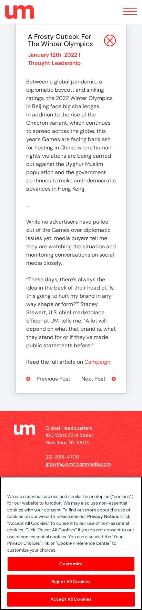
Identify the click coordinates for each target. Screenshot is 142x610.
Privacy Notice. (103, 516)
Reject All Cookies (71, 582)
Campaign (97, 361)
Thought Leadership (54, 63)
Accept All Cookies (71, 599)
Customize (71, 564)
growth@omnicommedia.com (78, 464)
